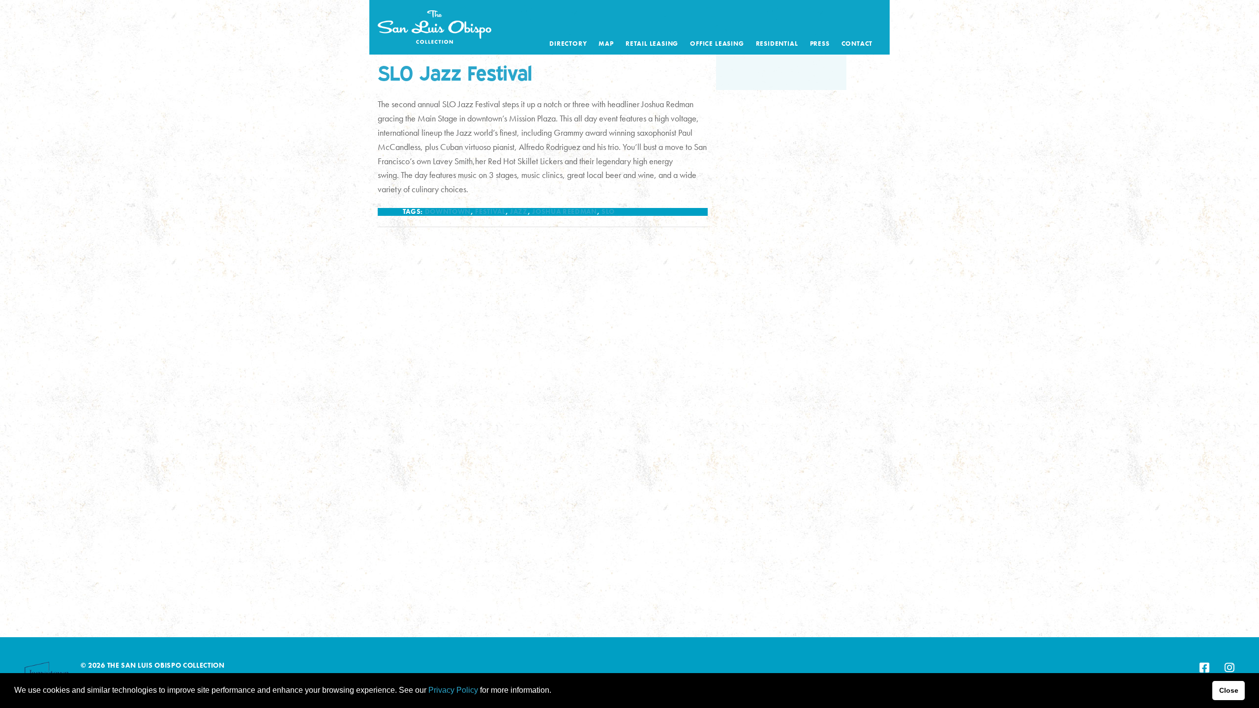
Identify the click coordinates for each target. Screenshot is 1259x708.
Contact (857, 43)
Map (606, 43)
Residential (777, 43)
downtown (448, 211)
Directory (568, 43)
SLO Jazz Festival (455, 72)
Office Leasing (717, 43)
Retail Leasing (652, 43)
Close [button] (1228, 690)
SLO (608, 211)
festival (490, 211)
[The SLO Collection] (434, 24)
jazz (519, 211)
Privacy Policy (453, 690)
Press (820, 43)
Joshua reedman (564, 211)
